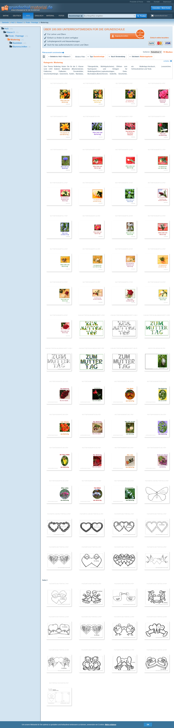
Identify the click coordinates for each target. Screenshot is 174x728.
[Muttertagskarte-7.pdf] (124, 139)
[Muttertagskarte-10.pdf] (91, 172)
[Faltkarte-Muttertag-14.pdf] (156, 639)
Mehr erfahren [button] (110, 725)
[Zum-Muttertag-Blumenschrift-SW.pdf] (124, 370)
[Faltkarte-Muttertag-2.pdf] (156, 536)
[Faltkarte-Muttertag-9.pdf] (124, 606)
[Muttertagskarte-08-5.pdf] (59, 470)
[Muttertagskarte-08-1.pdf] (59, 403)
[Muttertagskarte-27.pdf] (124, 304)
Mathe (6, 16)
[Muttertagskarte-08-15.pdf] (59, 503)
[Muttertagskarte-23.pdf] (124, 271)
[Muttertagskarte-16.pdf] (156, 205)
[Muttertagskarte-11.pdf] (124, 172)
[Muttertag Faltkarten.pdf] (59, 705)
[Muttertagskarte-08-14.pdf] (124, 403)
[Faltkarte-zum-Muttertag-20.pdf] (59, 536)
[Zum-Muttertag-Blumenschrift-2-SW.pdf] (124, 337)
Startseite (5, 22)
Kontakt (156, 2)
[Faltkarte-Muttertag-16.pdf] (91, 672)
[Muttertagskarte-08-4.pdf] (91, 470)
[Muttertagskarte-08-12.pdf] (156, 403)
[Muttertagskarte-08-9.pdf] (59, 437)
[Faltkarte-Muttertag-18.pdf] (156, 672)
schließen (167, 61)
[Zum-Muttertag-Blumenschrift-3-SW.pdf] (59, 370)
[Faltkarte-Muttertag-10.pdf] (156, 606)
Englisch (39, 16)
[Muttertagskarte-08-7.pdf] (124, 437)
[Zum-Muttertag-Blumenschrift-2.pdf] (91, 337)
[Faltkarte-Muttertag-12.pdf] (91, 639)
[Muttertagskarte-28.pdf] (156, 304)
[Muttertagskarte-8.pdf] (156, 139)
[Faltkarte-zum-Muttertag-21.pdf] (91, 536)
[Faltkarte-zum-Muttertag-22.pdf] (156, 503)
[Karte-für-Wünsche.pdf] (156, 370)
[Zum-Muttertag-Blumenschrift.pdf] (91, 370)
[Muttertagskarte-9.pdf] (59, 172)
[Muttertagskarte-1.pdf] (59, 105)
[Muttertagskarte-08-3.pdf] (124, 470)
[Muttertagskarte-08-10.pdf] (124, 503)
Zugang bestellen (129, 35)
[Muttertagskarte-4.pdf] (156, 105)
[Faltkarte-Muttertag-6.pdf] (156, 569)
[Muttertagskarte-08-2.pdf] (156, 470)
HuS (28, 16)
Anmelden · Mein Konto (161, 8)
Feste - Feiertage (32, 22)
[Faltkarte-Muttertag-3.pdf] (59, 569)
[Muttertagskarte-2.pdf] (91, 105)
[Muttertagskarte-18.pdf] (91, 238)
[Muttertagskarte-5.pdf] (59, 139)
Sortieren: (146, 52)
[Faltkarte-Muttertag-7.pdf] (59, 606)
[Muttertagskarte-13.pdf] (59, 205)
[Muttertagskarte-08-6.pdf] (156, 437)
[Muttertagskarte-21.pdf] (59, 271)
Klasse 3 (20, 22)
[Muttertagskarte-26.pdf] (91, 304)
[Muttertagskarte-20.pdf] (156, 238)
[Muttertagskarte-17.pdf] (59, 238)
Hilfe (148, 2)
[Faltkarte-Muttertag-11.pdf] (59, 639)
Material (50, 16)
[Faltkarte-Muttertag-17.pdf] (124, 672)
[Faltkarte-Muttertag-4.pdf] (91, 569)
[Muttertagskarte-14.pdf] (91, 205)
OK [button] (148, 725)
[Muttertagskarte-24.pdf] (156, 271)
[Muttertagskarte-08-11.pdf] (91, 403)
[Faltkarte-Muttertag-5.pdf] (124, 569)
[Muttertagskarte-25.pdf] (59, 304)
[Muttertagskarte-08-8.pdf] (91, 437)
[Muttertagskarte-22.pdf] (91, 271)
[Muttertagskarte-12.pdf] (156, 172)
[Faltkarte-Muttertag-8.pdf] (91, 606)
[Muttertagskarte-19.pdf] (124, 238)
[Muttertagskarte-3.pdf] (124, 105)
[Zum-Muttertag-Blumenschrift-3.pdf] (156, 337)
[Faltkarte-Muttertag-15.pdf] (59, 672)
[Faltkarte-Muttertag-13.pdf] (124, 639)
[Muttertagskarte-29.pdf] (59, 337)
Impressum (167, 2)
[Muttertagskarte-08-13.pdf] (91, 503)
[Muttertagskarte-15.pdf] (124, 205)
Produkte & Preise (136, 2)
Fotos (61, 16)
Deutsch (17, 16)
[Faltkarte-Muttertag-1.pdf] (124, 536)
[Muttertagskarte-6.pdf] (91, 139)
